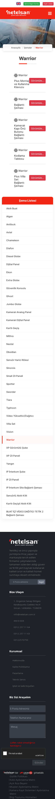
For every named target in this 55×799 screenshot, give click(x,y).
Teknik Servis (19, 679)
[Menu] (50, 13)
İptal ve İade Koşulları (23, 685)
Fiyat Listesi (48, 4)
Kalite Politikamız (21, 666)
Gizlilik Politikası (18, 776)
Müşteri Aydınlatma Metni (24, 786)
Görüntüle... (37, 80)
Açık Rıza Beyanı (18, 783)
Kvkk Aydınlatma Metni (22, 779)
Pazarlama (17, 673)
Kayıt (41, 582)
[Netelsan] (18, 13)
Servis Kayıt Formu (31, 4)
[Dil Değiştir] (18, 3)
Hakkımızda (18, 660)
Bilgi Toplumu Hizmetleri (23, 797)
